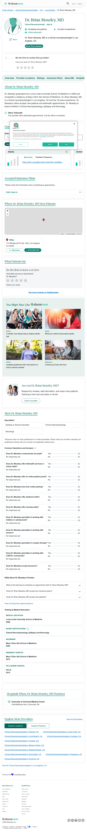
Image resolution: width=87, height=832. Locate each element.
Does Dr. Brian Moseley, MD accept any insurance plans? (29, 591)
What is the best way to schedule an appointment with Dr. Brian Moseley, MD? (37, 585)
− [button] (7, 214)
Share (15, 39)
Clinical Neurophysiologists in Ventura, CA (22, 740)
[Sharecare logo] (27, 819)
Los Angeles (50, 10)
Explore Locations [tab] (15, 725)
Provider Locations (25, 78)
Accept (66, 144)
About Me (69, 78)
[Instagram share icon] (72, 821)
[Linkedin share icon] (76, 821)
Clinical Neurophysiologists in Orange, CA (22, 731)
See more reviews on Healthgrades (43, 292)
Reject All (50, 144)
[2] (21, 67)
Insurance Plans (54, 78)
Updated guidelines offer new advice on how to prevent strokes (22, 366)
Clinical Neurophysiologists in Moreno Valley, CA (24, 745)
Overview (9, 78)
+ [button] (7, 210)
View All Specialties (74, 719)
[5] (33, 67)
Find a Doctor (7, 10)
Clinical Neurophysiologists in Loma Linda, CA (62, 731)
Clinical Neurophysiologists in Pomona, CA (22, 759)
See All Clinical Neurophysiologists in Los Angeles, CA (24, 765)
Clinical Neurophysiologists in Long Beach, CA (23, 736)
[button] (35, 448)
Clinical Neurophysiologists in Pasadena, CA (64, 754)
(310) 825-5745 (33, 250)
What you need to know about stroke (59, 333)
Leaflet (62, 234)
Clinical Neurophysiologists (27, 10)
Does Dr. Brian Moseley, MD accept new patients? (26, 597)
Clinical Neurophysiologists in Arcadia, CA (64, 736)
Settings (20, 144)
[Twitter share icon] (79, 821)
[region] (43, 135)
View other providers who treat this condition (42, 162)
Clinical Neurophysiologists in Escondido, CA (23, 754)
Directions (15, 250)
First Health (11, 192)
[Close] (74, 123)
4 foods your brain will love (55, 364)
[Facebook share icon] (69, 821)
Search (68, 3)
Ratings (41, 78)
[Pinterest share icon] (83, 821)
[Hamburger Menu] (6, 3)
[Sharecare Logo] (16, 3)
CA (41, 10)
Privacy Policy (43, 136)
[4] (29, 67)
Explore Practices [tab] (38, 725)
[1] (17, 67)
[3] (25, 67)
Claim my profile (30, 400)
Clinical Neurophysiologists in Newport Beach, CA (25, 749)
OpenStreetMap (70, 234)
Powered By (6, 774)
